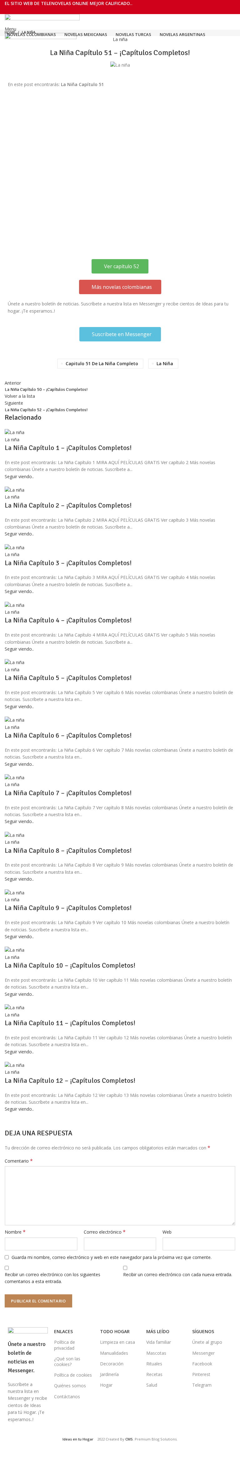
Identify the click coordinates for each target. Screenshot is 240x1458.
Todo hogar (115, 1331)
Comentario (19, 1161)
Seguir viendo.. (19, 476)
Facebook (202, 1364)
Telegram (202, 1385)
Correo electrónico (105, 1232)
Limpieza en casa (117, 1342)
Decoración (111, 1364)
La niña (120, 39)
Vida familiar (158, 1342)
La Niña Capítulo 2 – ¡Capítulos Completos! (68, 505)
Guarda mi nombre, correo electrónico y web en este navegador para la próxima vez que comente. (112, 1257)
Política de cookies (73, 1375)
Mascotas (156, 1353)
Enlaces (63, 1331)
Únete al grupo (207, 1342)
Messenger (203, 1353)
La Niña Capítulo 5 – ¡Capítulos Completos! (68, 677)
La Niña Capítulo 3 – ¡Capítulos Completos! (68, 563)
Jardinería (109, 1374)
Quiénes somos (70, 1386)
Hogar (106, 1385)
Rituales (154, 1364)
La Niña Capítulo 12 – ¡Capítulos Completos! (70, 1080)
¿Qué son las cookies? (67, 1361)
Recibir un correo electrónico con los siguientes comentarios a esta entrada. (52, 1277)
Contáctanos (67, 1396)
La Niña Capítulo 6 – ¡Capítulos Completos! (68, 735)
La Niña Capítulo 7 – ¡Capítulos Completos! (68, 793)
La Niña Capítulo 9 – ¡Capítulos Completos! (68, 907)
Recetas (154, 1374)
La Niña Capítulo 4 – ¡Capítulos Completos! (68, 620)
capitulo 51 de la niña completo (102, 363)
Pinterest (201, 1374)
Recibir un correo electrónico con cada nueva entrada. (177, 1274)
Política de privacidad (64, 1345)
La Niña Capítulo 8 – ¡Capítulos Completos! (68, 850)
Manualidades (114, 1353)
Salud (151, 1385)
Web (167, 1232)
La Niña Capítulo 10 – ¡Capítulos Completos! (70, 965)
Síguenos (203, 1331)
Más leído (157, 1331)
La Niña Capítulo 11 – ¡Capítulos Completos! (70, 1023)
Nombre (15, 1232)
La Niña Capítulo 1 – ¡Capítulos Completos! (68, 447)
